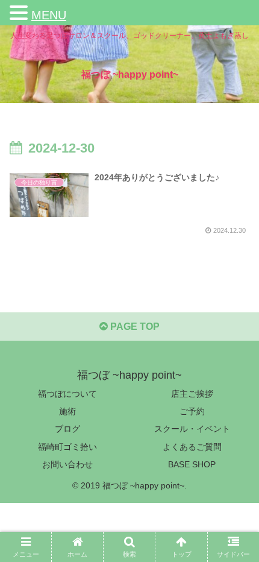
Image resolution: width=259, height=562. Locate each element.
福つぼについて (67, 394)
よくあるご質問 (192, 447)
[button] (20, 14)
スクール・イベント (192, 429)
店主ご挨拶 (192, 394)
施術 (67, 411)
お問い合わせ (67, 464)
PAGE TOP (134, 326)
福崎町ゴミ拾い (67, 447)
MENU (48, 15)
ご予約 (192, 411)
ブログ (67, 429)
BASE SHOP (192, 464)
